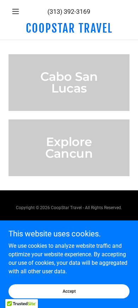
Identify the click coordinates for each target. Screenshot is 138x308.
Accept (69, 291)
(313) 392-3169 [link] (68, 11)
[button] (17, 11)
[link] (69, 28)
